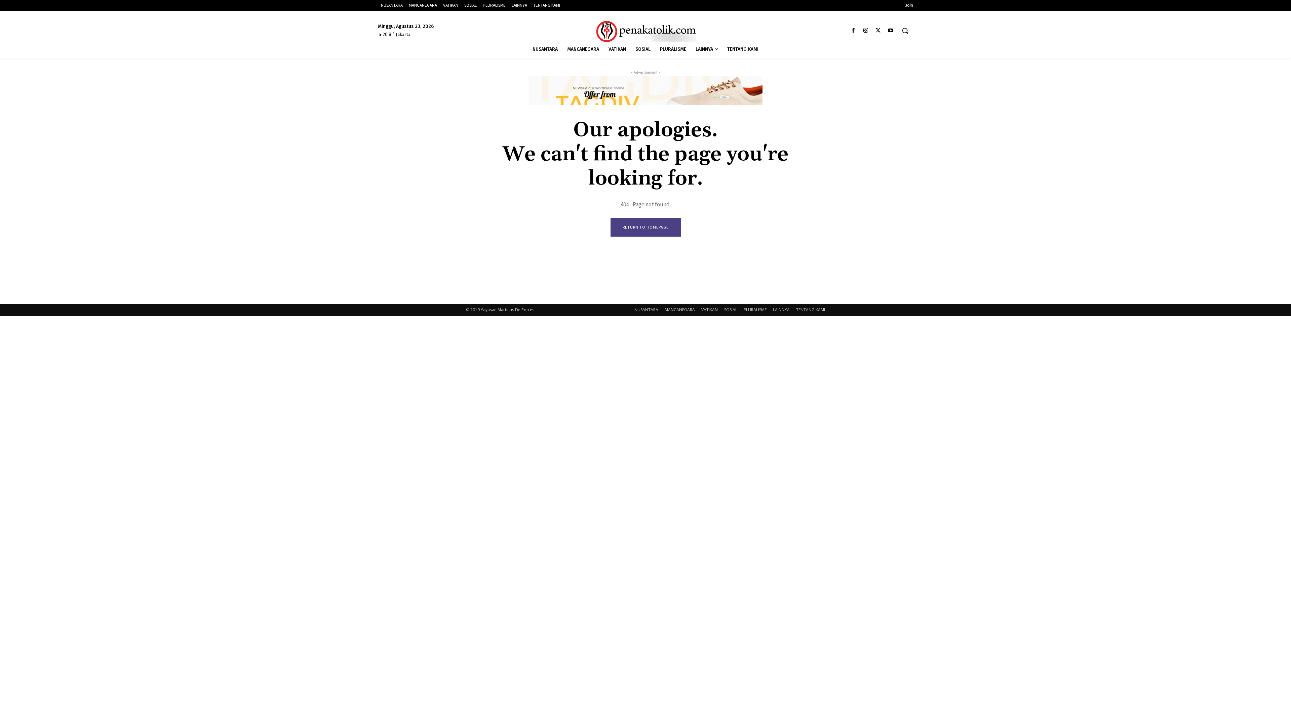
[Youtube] (890, 30)
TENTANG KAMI (810, 310)
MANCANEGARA (680, 310)
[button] (905, 31)
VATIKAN (709, 310)
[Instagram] (865, 30)
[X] (878, 30)
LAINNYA (781, 310)
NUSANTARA (646, 310)
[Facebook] (853, 30)
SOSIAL (730, 310)
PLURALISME (755, 310)
